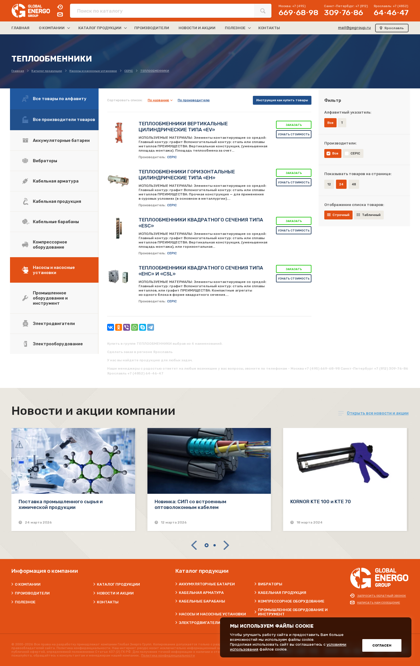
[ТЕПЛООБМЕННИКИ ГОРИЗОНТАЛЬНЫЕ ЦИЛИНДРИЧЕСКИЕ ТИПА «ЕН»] (118, 180)
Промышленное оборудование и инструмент (50, 298)
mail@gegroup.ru (354, 27)
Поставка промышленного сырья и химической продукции (61, 504)
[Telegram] (150, 327)
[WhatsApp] (134, 327)
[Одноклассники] (118, 327)
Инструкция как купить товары (282, 100)
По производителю (194, 100)
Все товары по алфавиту (60, 98)
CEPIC (355, 153)
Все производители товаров (64, 119)
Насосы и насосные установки (54, 270)
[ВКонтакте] (110, 327)
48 (354, 184)
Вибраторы (45, 160)
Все (335, 153)
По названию (158, 100)
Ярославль (394, 28)
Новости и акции (115, 593)
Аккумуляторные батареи (61, 140)
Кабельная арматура (56, 181)
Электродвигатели (54, 323)
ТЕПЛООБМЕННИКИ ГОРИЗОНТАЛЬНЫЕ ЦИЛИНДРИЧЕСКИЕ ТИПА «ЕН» (187, 175)
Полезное (25, 602)
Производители (32, 593)
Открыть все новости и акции (378, 413)
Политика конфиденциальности (168, 655)
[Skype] (142, 327)
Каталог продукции (118, 584)
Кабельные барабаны (56, 221)
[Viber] (126, 327)
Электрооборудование (58, 343)
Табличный (371, 215)
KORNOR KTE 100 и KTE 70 (320, 501)
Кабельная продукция (57, 201)
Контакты (108, 602)
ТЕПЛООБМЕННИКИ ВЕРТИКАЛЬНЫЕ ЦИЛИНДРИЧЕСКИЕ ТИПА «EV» (183, 126)
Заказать (294, 125)
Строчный (341, 215)
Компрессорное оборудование (50, 244)
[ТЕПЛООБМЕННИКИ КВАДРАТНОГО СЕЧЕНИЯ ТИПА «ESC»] (118, 228)
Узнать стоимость (294, 134)
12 (329, 184)
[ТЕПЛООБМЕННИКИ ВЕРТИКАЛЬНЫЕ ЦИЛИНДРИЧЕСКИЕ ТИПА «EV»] (118, 132)
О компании (28, 584)
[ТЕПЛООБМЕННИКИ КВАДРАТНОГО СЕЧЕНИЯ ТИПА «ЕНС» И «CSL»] (118, 276)
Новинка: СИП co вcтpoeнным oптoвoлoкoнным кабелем (190, 504)
